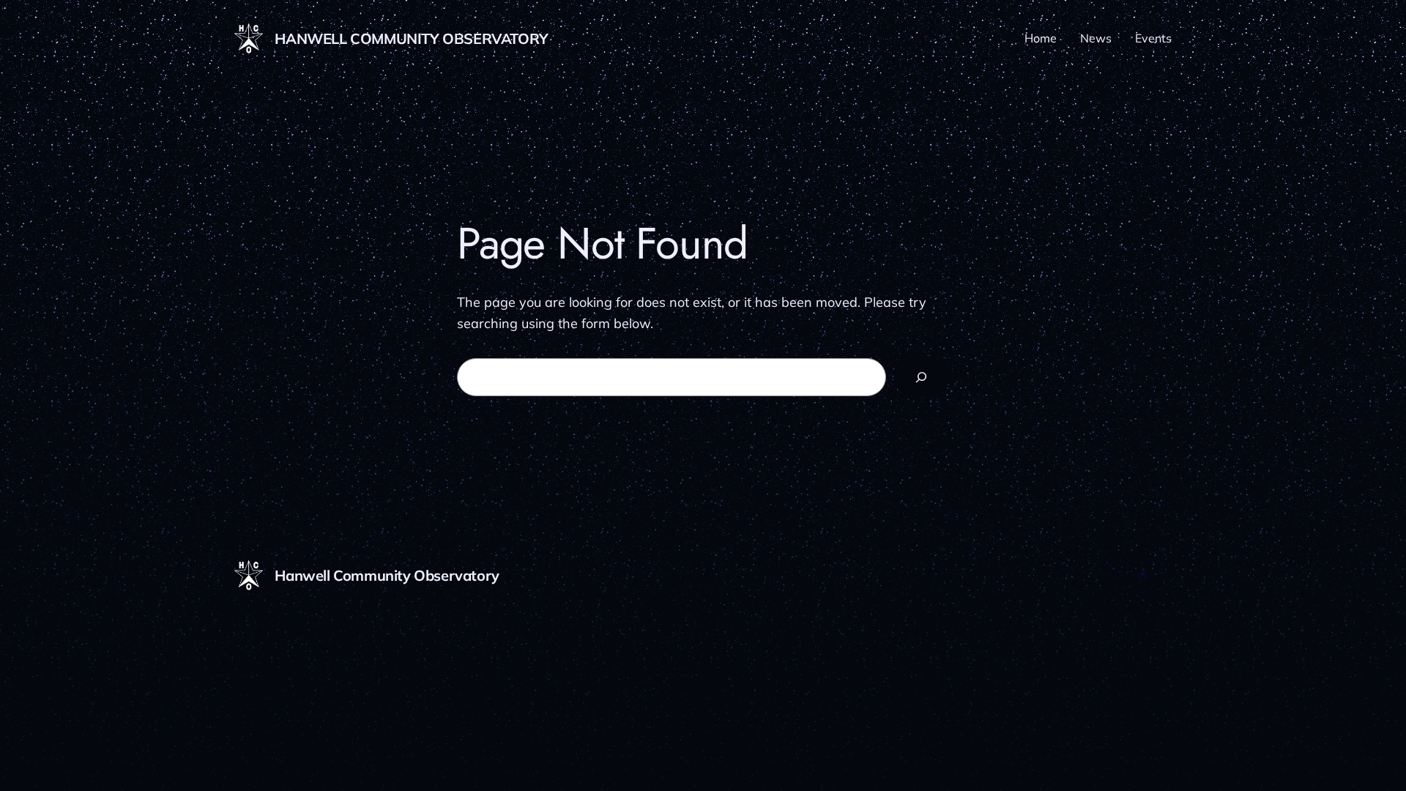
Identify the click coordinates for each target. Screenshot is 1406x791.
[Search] (921, 377)
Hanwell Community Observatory (411, 38)
